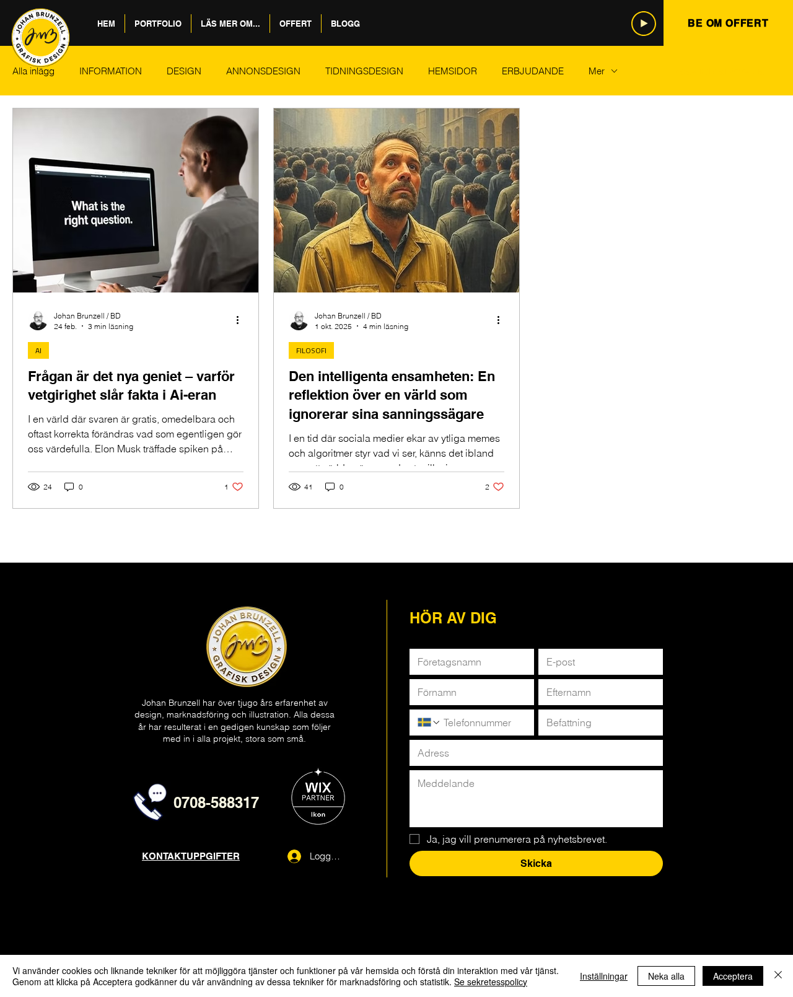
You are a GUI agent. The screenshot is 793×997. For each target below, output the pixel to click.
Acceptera (733, 976)
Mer (597, 71)
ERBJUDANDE (533, 71)
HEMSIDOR (452, 71)
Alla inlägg (33, 71)
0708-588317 (216, 802)
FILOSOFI (311, 350)
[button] (158, 23)
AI (38, 350)
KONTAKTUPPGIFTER (191, 856)
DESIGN (184, 71)
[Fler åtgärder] (241, 320)
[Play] (643, 23)
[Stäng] (778, 976)
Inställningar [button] (604, 976)
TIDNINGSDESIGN (364, 71)
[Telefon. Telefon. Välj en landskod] (429, 722)
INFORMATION (110, 71)
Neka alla (666, 976)
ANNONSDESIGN (263, 71)
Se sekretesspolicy (490, 981)
